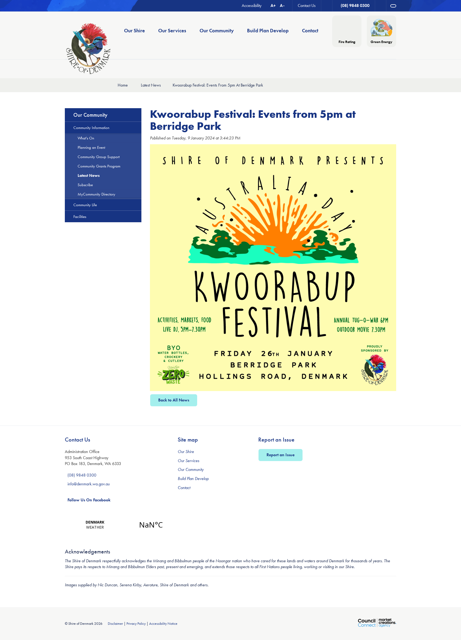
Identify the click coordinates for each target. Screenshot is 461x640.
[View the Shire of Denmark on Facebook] (380, 5)
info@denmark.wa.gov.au (88, 484)
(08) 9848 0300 (81, 475)
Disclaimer (115, 623)
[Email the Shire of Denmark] (326, 5)
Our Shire (186, 451)
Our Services (188, 460)
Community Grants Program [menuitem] (99, 166)
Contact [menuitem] (310, 30)
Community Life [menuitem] (85, 204)
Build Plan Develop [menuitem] (268, 30)
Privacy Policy (136, 623)
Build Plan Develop (193, 478)
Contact (184, 487)
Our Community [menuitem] (217, 30)
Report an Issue (281, 455)
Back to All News (173, 400)
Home (123, 85)
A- (282, 5)
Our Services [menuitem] (172, 30)
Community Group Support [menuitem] (99, 156)
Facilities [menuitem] (79, 216)
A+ (273, 5)
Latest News (151, 85)
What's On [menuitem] (86, 138)
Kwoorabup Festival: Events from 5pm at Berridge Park (218, 85)
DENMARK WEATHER (123, 525)
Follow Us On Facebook (88, 500)
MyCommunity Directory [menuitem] (96, 194)
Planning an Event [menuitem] (91, 147)
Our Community (191, 469)
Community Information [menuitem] (91, 127)
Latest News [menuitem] (89, 175)
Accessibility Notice (163, 623)
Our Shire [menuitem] (134, 30)
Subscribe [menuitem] (85, 184)
